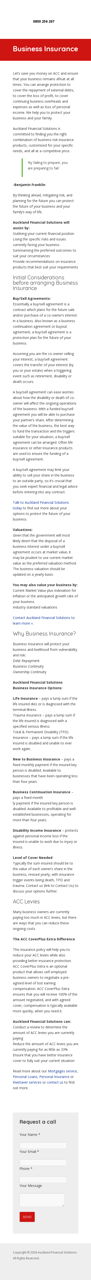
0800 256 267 (43, 21)
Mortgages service (62, 1071)
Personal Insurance (54, 1076)
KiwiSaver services (27, 1082)
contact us (55, 1082)
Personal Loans (25, 1076)
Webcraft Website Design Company (54, 1271)
